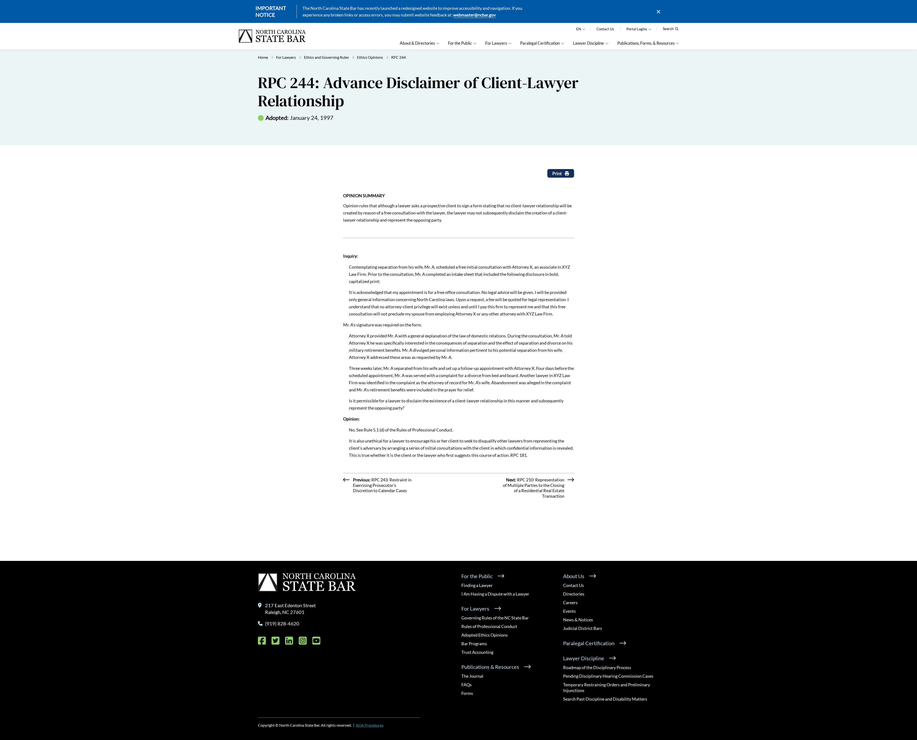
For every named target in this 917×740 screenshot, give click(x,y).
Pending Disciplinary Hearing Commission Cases (608, 676)
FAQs (466, 684)
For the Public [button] (460, 43)
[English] (584, 29)
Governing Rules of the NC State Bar (495, 617)
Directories (573, 593)
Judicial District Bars (582, 628)
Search (668, 28)
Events (569, 611)
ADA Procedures (370, 725)
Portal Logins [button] (636, 29)
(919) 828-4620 (282, 623)
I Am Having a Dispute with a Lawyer (495, 593)
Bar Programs (474, 643)
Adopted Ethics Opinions (484, 635)
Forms (467, 693)
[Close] (658, 12)
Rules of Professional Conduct (489, 626)
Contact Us (605, 29)
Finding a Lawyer (477, 585)
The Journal (472, 676)
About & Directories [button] (417, 43)
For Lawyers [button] (496, 43)
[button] (650, 29)
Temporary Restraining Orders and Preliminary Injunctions (606, 687)
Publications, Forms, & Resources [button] (646, 43)
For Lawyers (286, 57)
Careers (570, 602)
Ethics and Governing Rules (326, 57)
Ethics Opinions (370, 57)
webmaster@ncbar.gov (474, 14)
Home (263, 57)
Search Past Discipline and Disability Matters (605, 699)
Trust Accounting (477, 652)
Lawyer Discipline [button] (588, 43)
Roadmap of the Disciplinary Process (597, 667)
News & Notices (578, 619)
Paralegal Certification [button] (540, 43)
